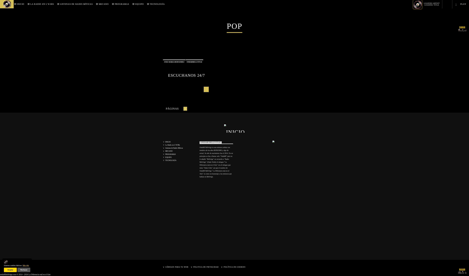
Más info (26, 265)
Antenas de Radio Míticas (76, 4)
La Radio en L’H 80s (42, 4)
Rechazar (23, 270)
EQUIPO (139, 4)
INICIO (20, 4)
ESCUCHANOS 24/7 (186, 75)
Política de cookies (234, 267)
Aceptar (10, 270)
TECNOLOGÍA (157, 4)
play (463, 4)
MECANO (104, 4)
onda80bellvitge (194, 62)
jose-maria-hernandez (174, 62)
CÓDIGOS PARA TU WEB (176, 267)
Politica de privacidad (206, 267)
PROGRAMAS (122, 4)
